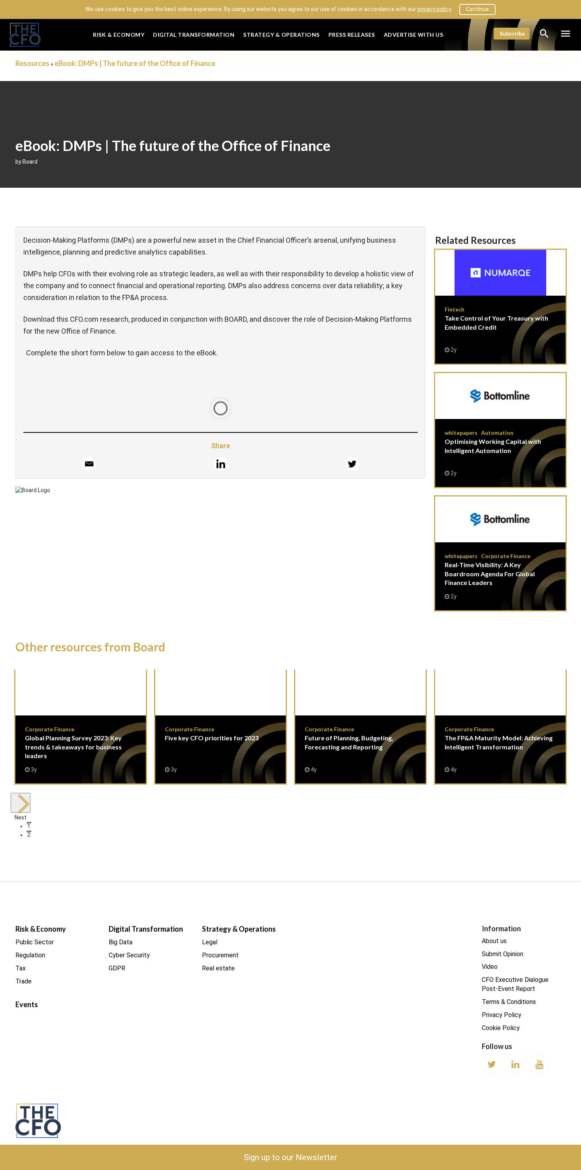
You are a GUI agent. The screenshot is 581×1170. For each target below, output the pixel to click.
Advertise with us (413, 34)
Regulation (30, 955)
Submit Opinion (502, 954)
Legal (209, 942)
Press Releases (351, 34)
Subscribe (512, 33)
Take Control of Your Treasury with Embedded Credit (500, 307)
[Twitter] (352, 464)
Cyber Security (129, 955)
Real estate (218, 968)
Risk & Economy (118, 34)
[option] (81, 731)
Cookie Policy (501, 1028)
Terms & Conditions (509, 1002)
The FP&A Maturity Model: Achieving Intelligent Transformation (500, 726)
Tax (20, 968)
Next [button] (20, 803)
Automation (497, 432)
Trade (23, 981)
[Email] (89, 464)
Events (26, 1004)
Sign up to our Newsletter (290, 1157)
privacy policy (434, 9)
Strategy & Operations (281, 34)
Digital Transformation (193, 34)
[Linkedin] (221, 464)
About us (494, 941)
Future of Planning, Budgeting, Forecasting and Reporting (360, 726)
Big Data (120, 942)
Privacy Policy (501, 1015)
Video (490, 966)
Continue (477, 9)
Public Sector (34, 942)
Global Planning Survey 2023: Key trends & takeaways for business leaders (80, 726)
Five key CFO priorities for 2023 (220, 726)
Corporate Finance (505, 556)
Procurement (220, 955)
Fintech (454, 309)
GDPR (117, 968)
